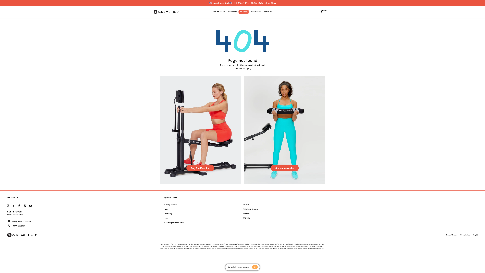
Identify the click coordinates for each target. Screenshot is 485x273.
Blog (166, 218)
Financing (168, 214)
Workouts (268, 12)
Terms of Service (451, 235)
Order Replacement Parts (174, 223)
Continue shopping (242, 68)
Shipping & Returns (250, 209)
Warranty (246, 214)
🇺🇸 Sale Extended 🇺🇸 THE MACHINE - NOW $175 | (242, 3)
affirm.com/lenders (237, 248)
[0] (323, 12)
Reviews (246, 205)
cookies (246, 267)
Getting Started (170, 205)
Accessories (232, 12)
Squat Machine (219, 12)
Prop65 (475, 235)
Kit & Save (243, 12)
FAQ (166, 209)
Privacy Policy (464, 235)
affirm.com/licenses (317, 248)
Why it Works (256, 12)
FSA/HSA (246, 218)
